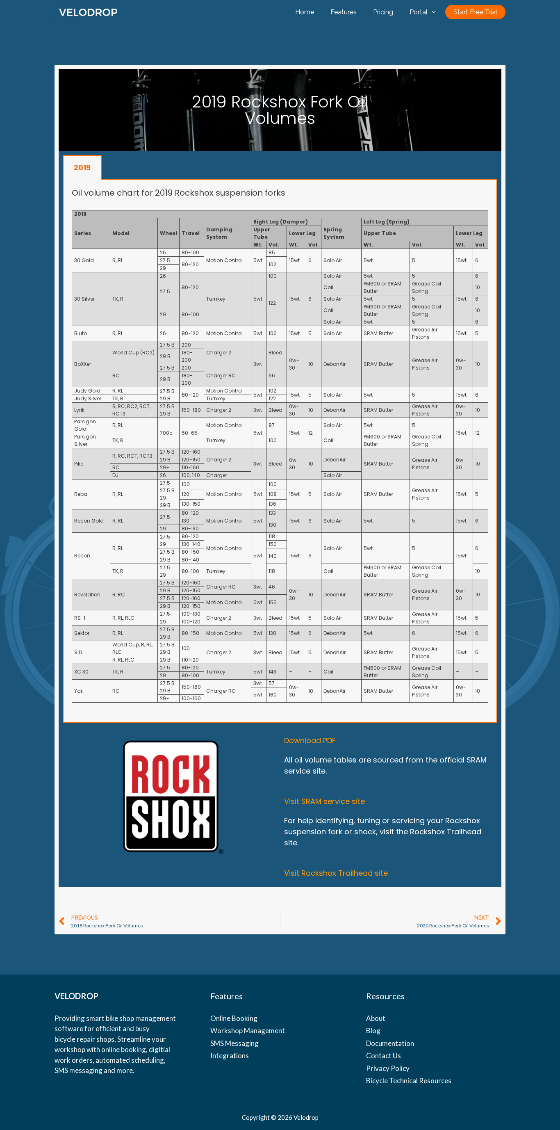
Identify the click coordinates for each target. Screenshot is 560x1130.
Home (304, 12)
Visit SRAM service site (324, 801)
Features (343, 12)
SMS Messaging (234, 1043)
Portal (419, 12)
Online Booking (233, 1018)
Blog (373, 1030)
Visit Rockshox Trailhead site (336, 873)
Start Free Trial (475, 12)
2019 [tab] (82, 167)
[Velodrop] (88, 12)
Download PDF (310, 740)
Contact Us (383, 1055)
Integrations (229, 1055)
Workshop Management (247, 1030)
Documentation (390, 1043)
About (375, 1018)
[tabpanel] (280, 451)
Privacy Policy (388, 1068)
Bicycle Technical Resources (408, 1080)
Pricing (383, 12)
